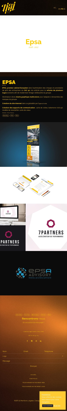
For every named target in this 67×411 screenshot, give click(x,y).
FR (62, 9)
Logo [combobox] (4, 356)
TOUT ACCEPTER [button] (47, 405)
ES (64, 9)
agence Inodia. (43, 103)
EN (59, 9)
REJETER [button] (57, 406)
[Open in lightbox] (33, 144)
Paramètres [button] (46, 395)
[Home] (9, 13)
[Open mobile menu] (55, 7)
